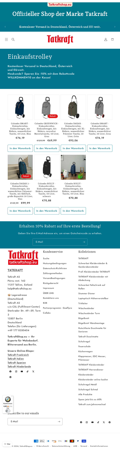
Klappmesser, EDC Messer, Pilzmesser (92, 358)
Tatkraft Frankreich (18, 355)
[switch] (8, 411)
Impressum (48, 288)
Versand (83, 446)
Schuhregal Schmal (88, 389)
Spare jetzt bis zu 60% (90, 399)
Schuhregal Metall (87, 384)
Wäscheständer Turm (89, 313)
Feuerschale (84, 346)
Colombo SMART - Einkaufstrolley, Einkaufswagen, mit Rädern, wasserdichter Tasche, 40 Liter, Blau (20, 128)
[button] (6, 39)
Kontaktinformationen (99, 446)
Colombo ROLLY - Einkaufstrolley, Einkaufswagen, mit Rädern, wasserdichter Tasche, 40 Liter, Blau (73, 188)
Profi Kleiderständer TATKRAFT (94, 271)
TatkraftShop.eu (26, 446)
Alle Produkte (85, 394)
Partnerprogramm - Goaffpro (57, 307)
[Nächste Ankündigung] (114, 27)
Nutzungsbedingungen (55, 263)
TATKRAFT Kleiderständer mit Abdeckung (93, 278)
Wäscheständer (86, 308)
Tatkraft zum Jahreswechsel (92, 404)
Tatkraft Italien (16, 358)
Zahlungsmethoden (52, 273)
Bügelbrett (83, 318)
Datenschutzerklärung (61, 446)
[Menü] (11, 396)
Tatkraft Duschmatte (88, 336)
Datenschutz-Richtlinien (55, 268)
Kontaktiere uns (51, 298)
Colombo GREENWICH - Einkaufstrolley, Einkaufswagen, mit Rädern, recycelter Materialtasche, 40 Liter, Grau (46, 130)
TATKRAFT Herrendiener (90, 369)
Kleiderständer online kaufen (93, 379)
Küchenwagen (85, 351)
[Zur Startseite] (60, 4)
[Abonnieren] (84, 242)
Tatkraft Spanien (17, 362)
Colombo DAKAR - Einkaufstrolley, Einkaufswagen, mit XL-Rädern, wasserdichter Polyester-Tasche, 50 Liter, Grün (73, 130)
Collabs (47, 312)
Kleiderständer (86, 374)
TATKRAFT (83, 258)
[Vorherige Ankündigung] (5, 27)
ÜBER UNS (48, 293)
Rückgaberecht (50, 283)
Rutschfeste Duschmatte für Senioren (92, 330)
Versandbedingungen (54, 278)
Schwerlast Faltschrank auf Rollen (91, 287)
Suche (46, 258)
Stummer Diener (86, 293)
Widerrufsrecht (42, 446)
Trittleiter (83, 303)
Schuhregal (84, 341)
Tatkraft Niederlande (19, 366)
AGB (75, 446)
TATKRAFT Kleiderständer (91, 364)
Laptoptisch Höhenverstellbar (93, 298)
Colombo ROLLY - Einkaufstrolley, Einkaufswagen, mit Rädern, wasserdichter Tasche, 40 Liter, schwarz (47, 190)
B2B (45, 302)
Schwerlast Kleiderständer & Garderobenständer (92, 265)
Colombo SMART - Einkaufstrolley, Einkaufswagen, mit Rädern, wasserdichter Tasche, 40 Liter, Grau (100, 128)
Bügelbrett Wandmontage (91, 323)
